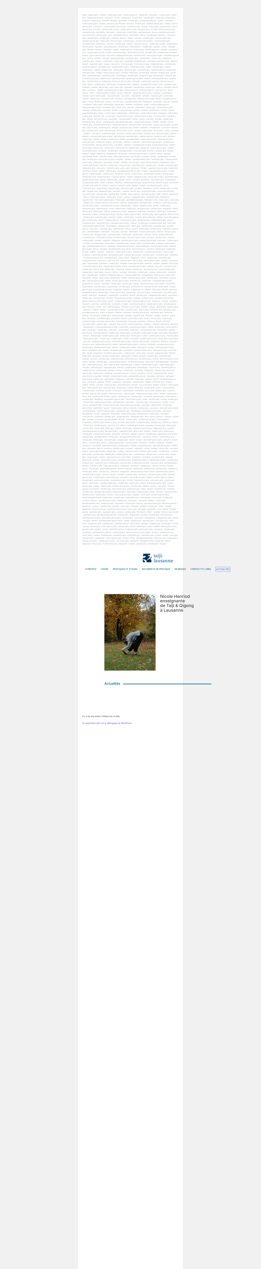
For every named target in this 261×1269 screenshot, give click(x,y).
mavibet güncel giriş (107, 500)
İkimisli (86, 336)
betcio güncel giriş (106, 159)
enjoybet (145, 156)
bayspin (163, 544)
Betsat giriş (98, 211)
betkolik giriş (110, 130)
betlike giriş (125, 336)
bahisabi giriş (119, 136)
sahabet (138, 38)
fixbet (84, 15)
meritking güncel (130, 15)
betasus (98, 49)
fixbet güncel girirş (111, 466)
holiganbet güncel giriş (141, 93)
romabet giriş (148, 18)
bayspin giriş (156, 422)
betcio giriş (103, 87)
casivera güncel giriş (159, 246)
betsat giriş (170, 18)
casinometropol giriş (165, 191)
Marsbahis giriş (95, 350)
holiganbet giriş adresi (157, 295)
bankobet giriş (167, 515)
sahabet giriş (107, 29)
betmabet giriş (163, 61)
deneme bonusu (141, 44)
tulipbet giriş (133, 75)
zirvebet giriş (157, 67)
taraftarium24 (139, 55)
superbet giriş (102, 208)
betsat (116, 29)
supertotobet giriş (89, 113)
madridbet (173, 255)
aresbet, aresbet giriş (111, 356)
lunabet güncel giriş (90, 78)
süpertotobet (122, 113)
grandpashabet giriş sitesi (130, 437)
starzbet (110, 44)
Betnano (164, 341)
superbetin (172, 295)
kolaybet (119, 159)
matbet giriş (152, 35)
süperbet (98, 46)
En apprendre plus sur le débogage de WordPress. (107, 723)
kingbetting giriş (144, 445)
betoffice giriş (148, 255)
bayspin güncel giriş (130, 240)
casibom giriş (164, 15)
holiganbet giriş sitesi (126, 246)
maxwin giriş (168, 252)
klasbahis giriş (132, 309)
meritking (119, 174)
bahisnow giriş (156, 309)
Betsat (90, 119)
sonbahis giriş (149, 133)
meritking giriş (156, 96)
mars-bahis (135, 523)
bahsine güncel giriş (137, 278)
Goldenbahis (87, 70)
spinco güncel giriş (97, 55)
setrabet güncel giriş (107, 214)
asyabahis (158, 529)
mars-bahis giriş (116, 87)
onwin (117, 18)
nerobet (144, 26)
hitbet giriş (160, 18)
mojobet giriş (123, 515)
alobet (164, 46)
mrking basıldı (121, 148)
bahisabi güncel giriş (161, 445)
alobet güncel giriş (103, 142)
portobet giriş (112, 23)
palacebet (163, 333)
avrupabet (147, 396)
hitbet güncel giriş (135, 263)
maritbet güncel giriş (146, 419)
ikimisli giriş (137, 18)
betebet (115, 127)
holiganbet (143, 15)
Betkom (123, 38)
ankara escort (137, 286)
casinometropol (125, 110)
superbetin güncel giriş (91, 107)
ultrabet (90, 49)
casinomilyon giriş (135, 318)
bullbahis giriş (147, 298)
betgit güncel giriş (97, 197)
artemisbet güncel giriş (92, 266)
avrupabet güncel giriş (141, 145)
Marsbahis (164, 197)
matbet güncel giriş (95, 18)
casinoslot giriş (140, 151)
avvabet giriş (118, 101)
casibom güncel (146, 136)
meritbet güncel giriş (149, 364)
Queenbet (123, 20)
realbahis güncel (158, 70)
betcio (154, 32)
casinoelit (112, 330)
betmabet (135, 466)
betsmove (102, 260)
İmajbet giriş (139, 49)
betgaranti (167, 58)
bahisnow (135, 168)
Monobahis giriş (119, 489)
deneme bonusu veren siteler (107, 203)
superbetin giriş (96, 64)
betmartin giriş (101, 217)
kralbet (109, 52)
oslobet (171, 148)
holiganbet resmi (89, 177)
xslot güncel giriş (148, 194)
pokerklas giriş (146, 205)
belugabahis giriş (89, 292)
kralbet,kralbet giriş (158, 223)
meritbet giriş (146, 226)
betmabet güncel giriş (91, 518)
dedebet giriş (92, 130)
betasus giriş (173, 307)
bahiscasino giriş (160, 350)
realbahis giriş (88, 61)
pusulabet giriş (126, 127)
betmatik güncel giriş (102, 125)
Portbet (144, 168)
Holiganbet (124, 466)
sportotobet (87, 156)
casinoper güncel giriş (105, 321)
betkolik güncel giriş (135, 425)
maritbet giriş (87, 205)
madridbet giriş (144, 32)
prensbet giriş (100, 286)
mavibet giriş (154, 399)
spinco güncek (160, 214)
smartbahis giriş (103, 318)
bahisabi (153, 73)
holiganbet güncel (119, 125)
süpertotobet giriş (109, 445)
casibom (85, 20)
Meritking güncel (152, 49)
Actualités (223, 569)
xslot (110, 35)
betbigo (121, 451)
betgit (146, 104)
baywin (108, 272)
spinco (159, 87)
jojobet (108, 101)
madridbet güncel (116, 529)
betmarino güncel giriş (121, 81)
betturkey (111, 246)
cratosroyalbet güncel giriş (114, 26)
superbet (106, 240)
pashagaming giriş (154, 185)
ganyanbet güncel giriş (167, 434)
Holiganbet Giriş (146, 541)
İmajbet (124, 194)
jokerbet (150, 151)
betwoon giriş (124, 226)
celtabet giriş (163, 52)
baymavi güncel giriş (99, 393)
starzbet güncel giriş (132, 182)
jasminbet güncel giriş (152, 440)
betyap (107, 64)
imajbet (99, 73)
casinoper (165, 127)
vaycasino (109, 18)
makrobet (142, 211)
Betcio (142, 35)
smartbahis (134, 35)
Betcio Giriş (121, 130)
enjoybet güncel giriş (158, 171)
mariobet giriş (118, 402)
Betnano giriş (116, 41)
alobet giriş (105, 41)
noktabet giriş (108, 122)
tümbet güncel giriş (165, 107)
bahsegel (142, 509)
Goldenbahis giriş (89, 151)
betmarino (110, 32)
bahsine (174, 61)
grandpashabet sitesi (91, 503)
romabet (102, 15)
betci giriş (172, 223)
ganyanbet (150, 362)
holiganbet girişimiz (148, 20)
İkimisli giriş (136, 411)
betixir (84, 295)
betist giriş (174, 200)
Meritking (101, 153)
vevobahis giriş (148, 243)
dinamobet (122, 153)
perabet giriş (149, 174)
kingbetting (87, 422)
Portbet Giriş (105, 506)
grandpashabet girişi (141, 159)
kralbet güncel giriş (149, 113)
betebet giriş (103, 292)
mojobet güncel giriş (112, 266)
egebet (97, 70)
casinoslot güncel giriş (114, 90)
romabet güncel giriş (144, 41)
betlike (156, 205)
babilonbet (97, 408)
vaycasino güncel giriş (151, 411)
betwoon (161, 35)
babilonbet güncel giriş (91, 497)
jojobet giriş (93, 15)
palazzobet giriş (142, 246)
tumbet (105, 185)
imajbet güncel (126, 49)
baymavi (112, 217)
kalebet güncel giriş (140, 463)
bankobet (128, 87)
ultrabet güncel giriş (90, 41)
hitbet (143, 489)
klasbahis (152, 344)
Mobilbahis (149, 370)
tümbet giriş (87, 116)
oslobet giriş (108, 61)
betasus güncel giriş (104, 145)
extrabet (85, 367)
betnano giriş (168, 174)
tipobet (160, 20)
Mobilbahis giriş (151, 200)
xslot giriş (115, 231)
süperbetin (173, 194)
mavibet (97, 58)
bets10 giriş (132, 32)
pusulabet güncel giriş (102, 289)
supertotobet (165, 26)
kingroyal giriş (144, 29)
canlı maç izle (160, 90)
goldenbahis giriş (115, 15)
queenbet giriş (95, 512)
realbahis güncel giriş (143, 116)
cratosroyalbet (159, 116)
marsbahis (153, 15)
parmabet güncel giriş (120, 223)
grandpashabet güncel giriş (128, 171)
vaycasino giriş (88, 35)
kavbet (120, 93)
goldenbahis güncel (138, 304)
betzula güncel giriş (103, 402)
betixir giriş (127, 428)
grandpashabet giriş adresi (119, 249)
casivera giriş (129, 393)
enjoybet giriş (125, 165)
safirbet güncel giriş (138, 327)
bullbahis (144, 127)
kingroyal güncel (146, 90)
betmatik (136, 81)
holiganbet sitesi (124, 84)
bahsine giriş (139, 87)
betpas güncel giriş (124, 55)
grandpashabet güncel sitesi (110, 520)
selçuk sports (87, 46)
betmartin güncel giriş (169, 408)
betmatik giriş (170, 75)
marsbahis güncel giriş (110, 205)
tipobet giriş (115, 278)
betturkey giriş (130, 70)
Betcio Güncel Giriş (136, 52)
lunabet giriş (133, 20)
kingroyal (157, 93)
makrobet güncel (100, 333)
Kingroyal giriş (101, 234)
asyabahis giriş (88, 237)
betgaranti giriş (145, 75)
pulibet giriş (95, 98)
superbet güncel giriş (137, 266)
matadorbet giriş (117, 58)
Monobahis (173, 333)
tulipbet (148, 382)
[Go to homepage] (158, 558)
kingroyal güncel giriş (123, 298)
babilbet (135, 84)
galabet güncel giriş (134, 78)
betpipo (170, 151)
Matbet (160, 217)
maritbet (155, 324)
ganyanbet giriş (110, 46)
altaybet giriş (92, 38)
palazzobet (130, 422)
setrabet (105, 20)
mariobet (123, 272)
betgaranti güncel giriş (101, 341)
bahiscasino (147, 125)
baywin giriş (92, 127)
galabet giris (138, 234)
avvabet (103, 249)
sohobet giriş (123, 330)
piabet (130, 38)
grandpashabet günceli (106, 515)
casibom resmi (135, 125)
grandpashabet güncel (96, 246)
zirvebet (154, 29)
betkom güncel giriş (132, 214)
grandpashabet (118, 78)
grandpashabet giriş (133, 101)
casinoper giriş (106, 229)
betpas (116, 49)
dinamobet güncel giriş (111, 518)
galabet (157, 46)
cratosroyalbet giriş (163, 38)
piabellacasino (88, 494)
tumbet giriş (149, 387)
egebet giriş (98, 379)
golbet (114, 396)
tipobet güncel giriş (125, 116)
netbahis (102, 275)
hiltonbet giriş (88, 538)
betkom (98, 185)
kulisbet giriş (134, 113)
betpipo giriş (160, 370)
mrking (90, 58)
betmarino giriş (88, 73)
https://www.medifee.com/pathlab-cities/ (158, 162)
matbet (102, 23)
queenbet (124, 477)
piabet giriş (113, 139)
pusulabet (152, 61)
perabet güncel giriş (120, 486)
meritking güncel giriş (165, 347)
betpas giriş (164, 200)
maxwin (85, 98)
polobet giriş (98, 454)
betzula (124, 203)
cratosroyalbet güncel (159, 104)
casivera (86, 341)
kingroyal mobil (94, 523)
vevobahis (157, 101)
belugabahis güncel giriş (114, 399)
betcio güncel (134, 194)
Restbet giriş (98, 422)
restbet (167, 23)
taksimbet (115, 471)
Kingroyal (110, 312)
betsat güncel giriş (160, 145)
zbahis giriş (111, 84)
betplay (97, 283)
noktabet (129, 379)
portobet (171, 136)
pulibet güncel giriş (157, 336)
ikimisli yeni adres (89, 541)
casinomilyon (123, 258)
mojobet (85, 359)
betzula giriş (101, 35)
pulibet (93, 252)
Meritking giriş (144, 220)
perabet (164, 49)
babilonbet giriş (117, 359)
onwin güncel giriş (169, 203)
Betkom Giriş (173, 214)
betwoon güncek (125, 468)
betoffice (118, 182)
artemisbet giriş (164, 258)
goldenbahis (167, 93)
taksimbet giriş (131, 359)
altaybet (113, 20)
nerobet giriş (123, 46)
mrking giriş (154, 26)
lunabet (147, 78)
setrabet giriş (104, 38)
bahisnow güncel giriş (141, 301)
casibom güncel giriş (95, 52)
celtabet (129, 104)
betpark (175, 101)
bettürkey (168, 312)
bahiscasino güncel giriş (152, 142)
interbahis (167, 229)
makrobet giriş (144, 70)
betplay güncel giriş (162, 125)
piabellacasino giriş (167, 32)
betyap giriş (125, 333)
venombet (118, 145)
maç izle (166, 101)
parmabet (145, 179)
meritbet (86, 243)
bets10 (135, 229)
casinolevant (155, 402)
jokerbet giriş (98, 116)
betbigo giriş (110, 416)
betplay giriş (164, 73)
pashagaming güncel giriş (93, 431)
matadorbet (136, 96)
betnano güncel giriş (140, 341)
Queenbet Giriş (107, 98)
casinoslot (142, 500)
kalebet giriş (111, 171)
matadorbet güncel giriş (93, 258)
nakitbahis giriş (108, 75)
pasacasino (110, 243)
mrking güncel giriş (155, 55)
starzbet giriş (101, 194)
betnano (96, 29)
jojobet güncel (124, 396)
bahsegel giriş (145, 203)
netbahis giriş (168, 142)
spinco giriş (125, 168)
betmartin (117, 191)
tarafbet (151, 347)
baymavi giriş (148, 520)
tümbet (147, 431)
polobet (142, 356)
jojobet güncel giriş (103, 344)
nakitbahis (169, 20)
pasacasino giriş (146, 529)
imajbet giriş (147, 46)
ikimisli (136, 127)
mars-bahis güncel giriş (104, 200)
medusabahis (135, 46)
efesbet (130, 44)
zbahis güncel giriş (90, 23)
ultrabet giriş (88, 217)
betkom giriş (98, 148)
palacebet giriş (88, 142)
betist (97, 205)
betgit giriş (131, 208)
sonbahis (173, 301)
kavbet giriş (144, 73)
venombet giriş (114, 234)
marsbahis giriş (133, 26)
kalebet (94, 87)
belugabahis (87, 414)
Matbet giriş (99, 101)
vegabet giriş (92, 457)
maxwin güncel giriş (120, 281)
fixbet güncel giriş (141, 64)
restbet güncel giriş (158, 148)
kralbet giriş (96, 20)
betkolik (127, 93)
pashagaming (130, 98)
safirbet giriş (156, 405)
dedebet (173, 52)
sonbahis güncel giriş (160, 494)
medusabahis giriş (158, 220)
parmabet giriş (104, 67)
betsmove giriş (170, 84)
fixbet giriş (133, 73)
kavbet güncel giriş (90, 165)
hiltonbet (149, 315)
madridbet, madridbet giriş (135, 61)
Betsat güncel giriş (167, 29)
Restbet (122, 23)
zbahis (142, 119)
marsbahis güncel (120, 35)
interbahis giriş (113, 168)
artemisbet (133, 231)
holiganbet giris (122, 416)
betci (147, 416)
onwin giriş (118, 61)
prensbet (150, 119)
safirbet (127, 142)
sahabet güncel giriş (149, 84)
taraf (101, 130)
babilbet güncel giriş (154, 23)
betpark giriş (107, 70)
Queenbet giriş (162, 133)
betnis (167, 541)
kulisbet (137, 298)
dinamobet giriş (152, 197)
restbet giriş (126, 18)
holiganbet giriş (156, 64)
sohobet (105, 58)
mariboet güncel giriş (146, 98)
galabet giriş (161, 151)
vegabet (135, 494)
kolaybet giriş (99, 477)
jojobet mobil (105, 78)
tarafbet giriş (114, 194)
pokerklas (103, 263)
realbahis (86, 87)
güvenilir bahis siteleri (165, 471)
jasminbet (174, 182)
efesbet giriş (120, 44)
